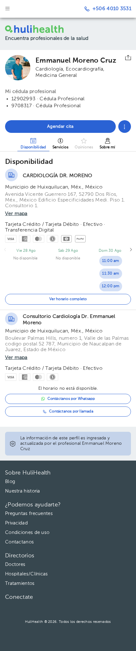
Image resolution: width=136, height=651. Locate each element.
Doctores (15, 564)
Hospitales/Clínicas (26, 574)
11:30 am (110, 274)
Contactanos (19, 542)
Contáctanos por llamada (71, 411)
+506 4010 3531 (111, 8)
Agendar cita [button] (60, 126)
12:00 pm (111, 286)
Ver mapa (16, 213)
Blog (10, 481)
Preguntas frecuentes (29, 513)
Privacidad (16, 523)
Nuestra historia (22, 491)
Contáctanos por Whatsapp (71, 399)
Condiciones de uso (27, 532)
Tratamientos (20, 583)
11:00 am (110, 261)
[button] (124, 126)
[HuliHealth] (43, 29)
